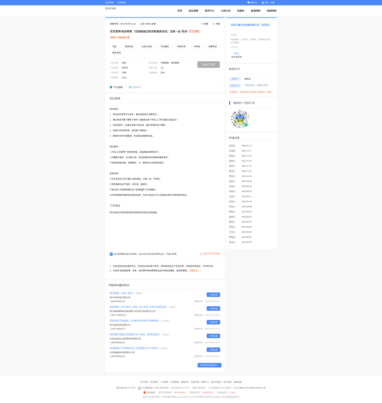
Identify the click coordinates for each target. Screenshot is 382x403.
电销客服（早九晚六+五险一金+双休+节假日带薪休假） (143, 307)
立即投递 (213, 295)
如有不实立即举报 (211, 254)
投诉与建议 (216, 382)
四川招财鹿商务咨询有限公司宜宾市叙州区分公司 (133, 311)
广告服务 (164, 382)
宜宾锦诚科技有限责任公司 (122, 352)
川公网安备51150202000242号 (155, 388)
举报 (217, 24)
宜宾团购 (122, 2)
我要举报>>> (195, 270)
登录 (267, 2)
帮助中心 (205, 382)
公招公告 (226, 10)
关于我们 (144, 382)
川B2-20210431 (199, 388)
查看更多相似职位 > (209, 365)
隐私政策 (238, 382)
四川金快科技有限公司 (120, 325)
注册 (272, 2)
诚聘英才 (185, 382)
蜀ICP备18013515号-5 (126, 388)
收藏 (205, 24)
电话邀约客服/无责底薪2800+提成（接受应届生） (139, 334)
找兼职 (240, 10)
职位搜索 (193, 10)
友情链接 (175, 382)
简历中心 (209, 10)
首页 (179, 10)
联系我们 (154, 382)
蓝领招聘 (255, 10)
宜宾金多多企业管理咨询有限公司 (125, 339)
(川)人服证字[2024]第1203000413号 (250, 388)
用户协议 (227, 382)
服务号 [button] (254, 2)
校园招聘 (272, 10)
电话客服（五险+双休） (126, 293)
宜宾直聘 (109, 2)
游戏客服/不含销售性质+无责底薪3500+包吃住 (138, 348)
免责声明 (195, 382)
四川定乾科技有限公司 (120, 297)
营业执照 (151, 392)
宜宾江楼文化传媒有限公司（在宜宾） (251, 25)
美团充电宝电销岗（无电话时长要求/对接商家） (139, 320)
